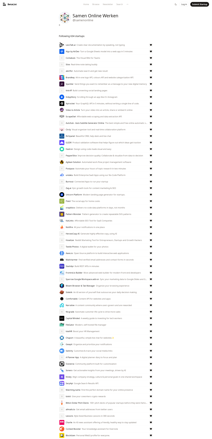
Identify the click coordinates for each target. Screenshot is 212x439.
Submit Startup (199, 4)
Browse (95, 4)
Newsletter (108, 4)
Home (86, 4)
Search (119, 4)
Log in (184, 4)
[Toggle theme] (176, 4)
